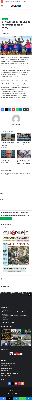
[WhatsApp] (17, 109)
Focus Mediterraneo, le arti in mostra (7, 159)
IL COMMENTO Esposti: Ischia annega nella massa (15, 1)
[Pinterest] (13, 109)
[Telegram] (20, 109)
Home (4, 15)
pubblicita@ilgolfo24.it (6, 375)
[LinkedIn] (9, 109)
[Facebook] (2, 109)
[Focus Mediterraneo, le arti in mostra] (8, 154)
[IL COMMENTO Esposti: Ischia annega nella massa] (26, 331)
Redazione (5, 31)
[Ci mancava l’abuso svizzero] (26, 343)
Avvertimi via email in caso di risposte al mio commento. (14, 212)
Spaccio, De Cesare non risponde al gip (23, 143)
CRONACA (8, 15)
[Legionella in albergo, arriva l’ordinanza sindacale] (6, 343)
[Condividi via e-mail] (24, 109)
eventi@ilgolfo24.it (5, 370)
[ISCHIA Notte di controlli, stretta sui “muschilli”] (6, 331)
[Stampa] (27, 109)
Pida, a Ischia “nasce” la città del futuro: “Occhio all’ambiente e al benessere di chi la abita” (24, 161)
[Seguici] (30, 294)
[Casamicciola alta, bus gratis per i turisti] (16, 337)
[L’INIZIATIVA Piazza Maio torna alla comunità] (6, 337)
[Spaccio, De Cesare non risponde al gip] (24, 137)
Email (1, 199)
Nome (2, 193)
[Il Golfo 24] (16, 6)
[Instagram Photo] (5, 297)
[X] (6, 109)
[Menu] (2, 6)
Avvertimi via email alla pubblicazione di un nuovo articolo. (15, 215)
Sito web (2, 206)
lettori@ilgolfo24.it (5, 365)
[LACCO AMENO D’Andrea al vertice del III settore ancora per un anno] (8, 137)
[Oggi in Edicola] (16, 273)
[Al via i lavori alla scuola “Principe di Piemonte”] (26, 337)
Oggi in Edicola (4, 227)
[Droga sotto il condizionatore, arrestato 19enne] (16, 331)
